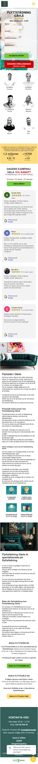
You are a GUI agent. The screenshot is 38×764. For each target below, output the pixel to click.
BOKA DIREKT (19, 184)
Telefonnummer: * (11, 38)
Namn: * (7, 24)
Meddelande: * (9, 45)
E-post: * (7, 31)
